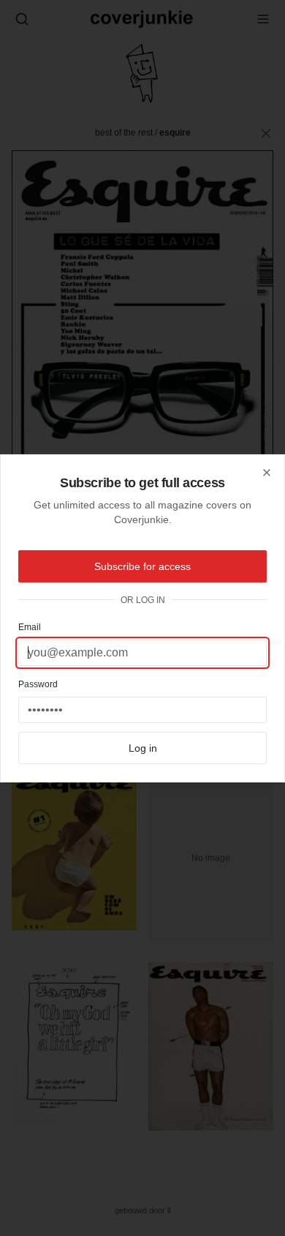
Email (29, 627)
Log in (143, 748)
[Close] (267, 472)
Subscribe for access (142, 566)
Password (38, 684)
